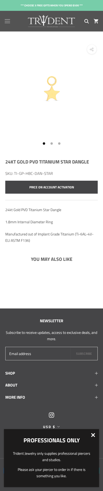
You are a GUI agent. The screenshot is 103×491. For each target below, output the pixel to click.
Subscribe (84, 353)
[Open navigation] (7, 21)
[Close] (93, 435)
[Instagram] (51, 414)
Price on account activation (51, 187)
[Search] (86, 21)
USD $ (49, 426)
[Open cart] (96, 21)
